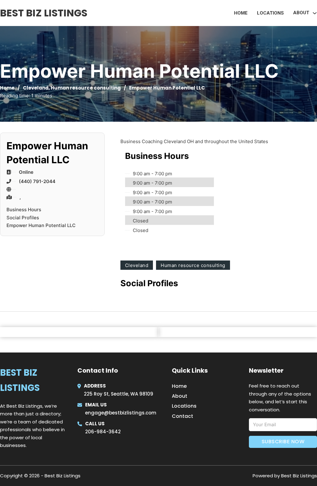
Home (241, 13)
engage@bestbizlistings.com (120, 412)
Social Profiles (23, 218)
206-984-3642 (103, 431)
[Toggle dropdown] (314, 13)
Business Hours (24, 209)
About (179, 396)
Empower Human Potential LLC (41, 225)
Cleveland (36, 88)
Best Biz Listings (43, 13)
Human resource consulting (86, 88)
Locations (270, 13)
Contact (182, 416)
